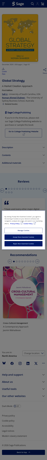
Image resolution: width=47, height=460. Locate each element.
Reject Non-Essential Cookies (23, 244)
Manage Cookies (23, 230)
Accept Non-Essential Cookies (23, 237)
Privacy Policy (15, 224)
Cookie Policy (28, 224)
